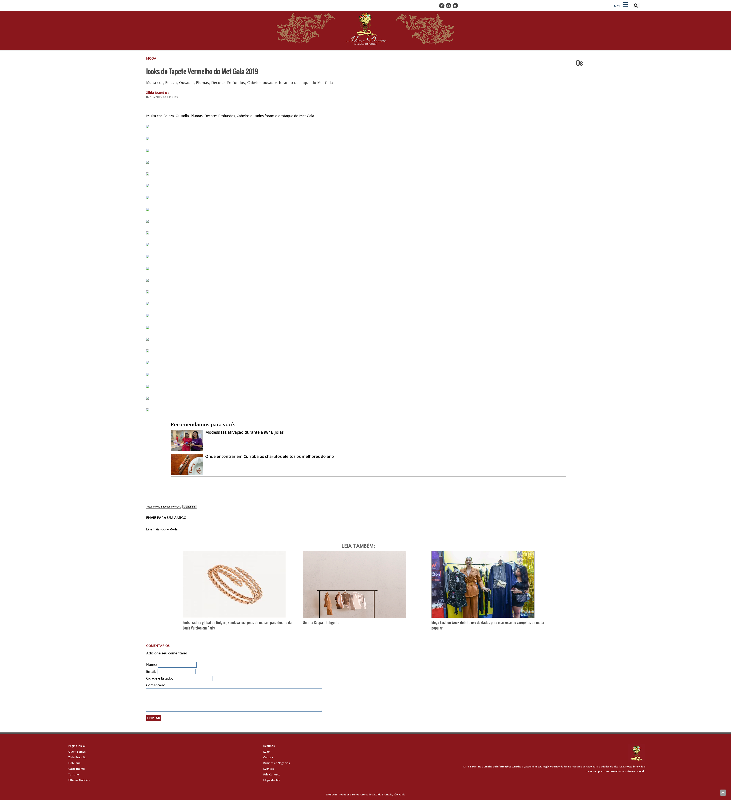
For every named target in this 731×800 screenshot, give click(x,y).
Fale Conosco (271, 774)
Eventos (268, 769)
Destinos (269, 746)
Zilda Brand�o (157, 92)
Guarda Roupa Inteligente (321, 622)
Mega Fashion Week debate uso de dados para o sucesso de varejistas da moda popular (487, 625)
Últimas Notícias (79, 780)
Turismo (73, 774)
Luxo (266, 751)
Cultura (268, 757)
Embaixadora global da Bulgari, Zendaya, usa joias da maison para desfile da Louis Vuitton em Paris (237, 625)
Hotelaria (74, 763)
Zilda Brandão (77, 757)
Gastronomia (76, 769)
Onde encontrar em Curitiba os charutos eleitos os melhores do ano (269, 456)
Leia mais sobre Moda (162, 529)
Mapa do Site (271, 780)
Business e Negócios (276, 763)
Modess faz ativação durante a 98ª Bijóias (244, 432)
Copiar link (190, 506)
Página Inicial (76, 746)
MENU (618, 6)
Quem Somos (77, 751)
